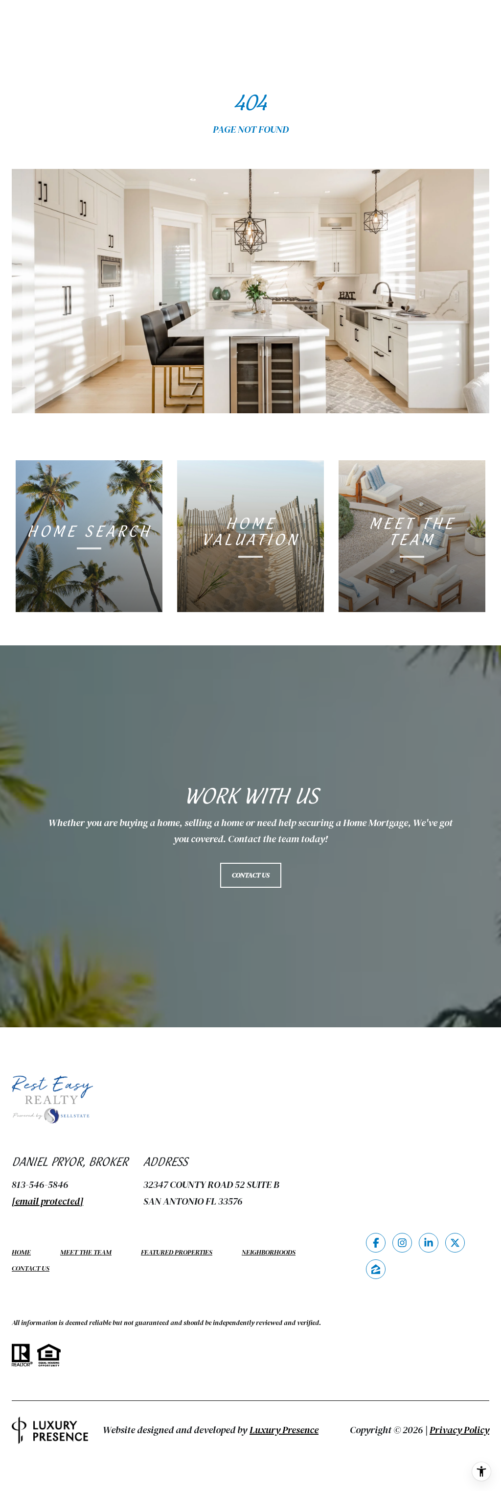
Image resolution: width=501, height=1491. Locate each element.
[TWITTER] (455, 1243)
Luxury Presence (284, 1430)
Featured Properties (176, 1252)
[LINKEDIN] (428, 1243)
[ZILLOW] (376, 1269)
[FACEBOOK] (376, 1243)
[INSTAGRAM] (402, 1243)
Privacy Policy (459, 1430)
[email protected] (47, 1201)
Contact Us (30, 1268)
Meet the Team (86, 1252)
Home (21, 1252)
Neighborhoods (269, 1252)
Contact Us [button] (251, 875)
